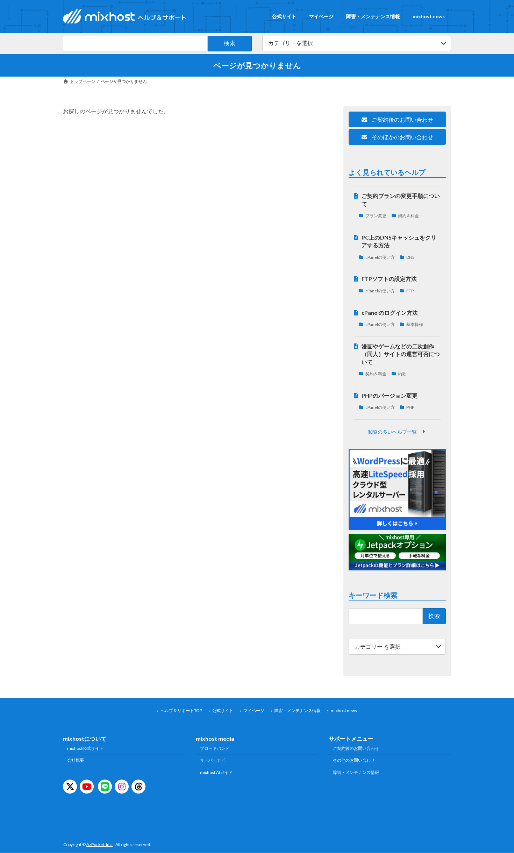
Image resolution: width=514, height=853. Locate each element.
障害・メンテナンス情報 (297, 710)
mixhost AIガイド (216, 772)
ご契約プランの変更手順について (401, 199)
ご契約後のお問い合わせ (356, 748)
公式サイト (222, 710)
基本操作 (415, 324)
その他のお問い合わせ (354, 760)
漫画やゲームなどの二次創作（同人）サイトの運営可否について (401, 353)
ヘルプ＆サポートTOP (181, 710)
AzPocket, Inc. (99, 844)
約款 (402, 373)
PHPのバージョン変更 (390, 395)
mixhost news (344, 710)
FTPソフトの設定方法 (389, 278)
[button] (397, 119)
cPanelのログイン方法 (390, 312)
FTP (410, 290)
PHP (411, 407)
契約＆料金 (408, 215)
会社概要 (75, 760)
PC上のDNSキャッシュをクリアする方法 (399, 241)
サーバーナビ (212, 760)
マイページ (253, 710)
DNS (411, 257)
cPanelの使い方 (380, 257)
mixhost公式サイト (85, 748)
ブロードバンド (214, 748)
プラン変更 (375, 215)
